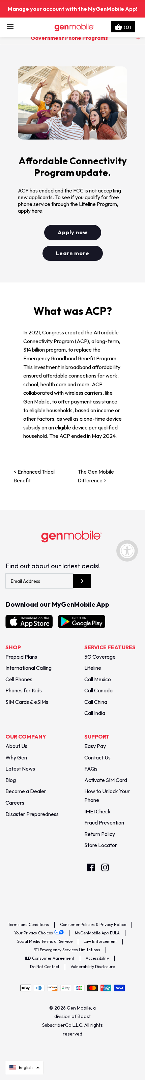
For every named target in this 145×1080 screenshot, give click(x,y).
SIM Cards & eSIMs (26, 701)
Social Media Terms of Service (44, 941)
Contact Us (97, 757)
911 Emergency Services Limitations (67, 949)
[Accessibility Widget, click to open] (127, 551)
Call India (94, 713)
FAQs (90, 768)
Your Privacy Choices (33, 932)
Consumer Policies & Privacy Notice (93, 924)
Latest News (20, 768)
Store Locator (100, 845)
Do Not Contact (44, 966)
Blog (10, 780)
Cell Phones (18, 679)
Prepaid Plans (21, 656)
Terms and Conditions (28, 924)
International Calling (28, 667)
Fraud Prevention (104, 822)
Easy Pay (95, 746)
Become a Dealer (25, 791)
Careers (14, 802)
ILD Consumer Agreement (50, 958)
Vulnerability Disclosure (92, 966)
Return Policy (99, 834)
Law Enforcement (100, 941)
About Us (16, 746)
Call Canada (98, 690)
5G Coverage (100, 656)
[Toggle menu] (10, 27)
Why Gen (16, 757)
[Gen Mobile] (72, 27)
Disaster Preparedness (32, 814)
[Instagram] (105, 867)
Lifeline (92, 667)
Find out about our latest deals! (52, 566)
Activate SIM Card (105, 780)
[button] (24, 1067)
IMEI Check (97, 811)
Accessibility (97, 958)
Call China (95, 701)
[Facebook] (91, 867)
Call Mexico (97, 679)
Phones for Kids (23, 690)
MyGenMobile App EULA (97, 932)
